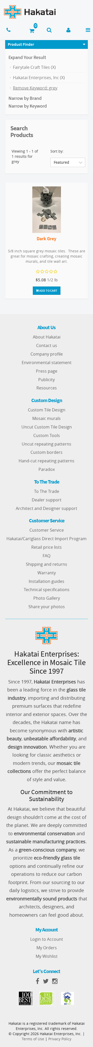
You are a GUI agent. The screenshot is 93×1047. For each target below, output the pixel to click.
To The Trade (46, 491)
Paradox (46, 469)
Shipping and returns (46, 564)
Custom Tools (46, 435)
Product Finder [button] (21, 44)
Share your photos (46, 606)
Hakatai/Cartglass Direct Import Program (46, 538)
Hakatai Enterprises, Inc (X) (39, 77)
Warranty (46, 573)
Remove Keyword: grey (35, 88)
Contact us (46, 345)
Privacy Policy (59, 1038)
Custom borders (46, 452)
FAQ (46, 556)
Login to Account (46, 939)
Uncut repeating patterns (46, 444)
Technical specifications (46, 589)
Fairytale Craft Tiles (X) (34, 67)
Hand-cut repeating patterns (46, 461)
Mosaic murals (46, 418)
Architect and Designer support (46, 508)
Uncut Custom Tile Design (46, 427)
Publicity (46, 379)
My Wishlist (47, 956)
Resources (46, 388)
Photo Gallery (46, 598)
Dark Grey (46, 239)
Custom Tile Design (46, 410)
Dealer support (46, 500)
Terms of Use (33, 1038)
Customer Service (46, 530)
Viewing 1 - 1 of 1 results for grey (25, 156)
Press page (46, 371)
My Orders (46, 948)
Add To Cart (48, 290)
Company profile (46, 354)
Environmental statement (47, 362)
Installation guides (46, 581)
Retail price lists (46, 547)
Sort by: (57, 151)
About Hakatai (46, 337)
